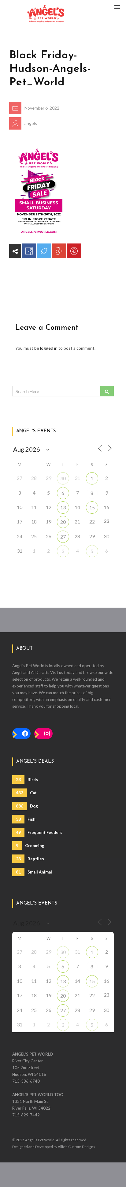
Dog (27, 805)
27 (63, 536)
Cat (26, 792)
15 (92, 507)
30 (63, 478)
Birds (27, 779)
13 (63, 507)
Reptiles (30, 858)
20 (63, 522)
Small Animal (34, 871)
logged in (48, 348)
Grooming (30, 845)
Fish (25, 819)
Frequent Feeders (39, 832)
